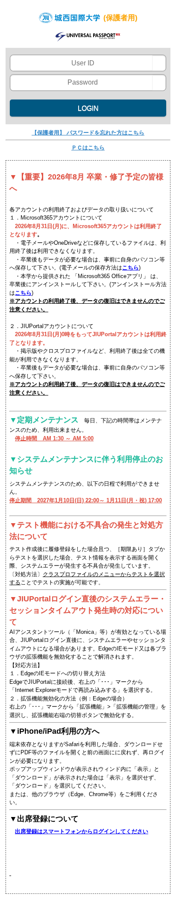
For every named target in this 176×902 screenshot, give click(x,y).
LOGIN (88, 108)
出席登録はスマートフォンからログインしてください (81, 831)
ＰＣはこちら (88, 147)
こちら (130, 267)
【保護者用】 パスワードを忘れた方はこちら (88, 132)
